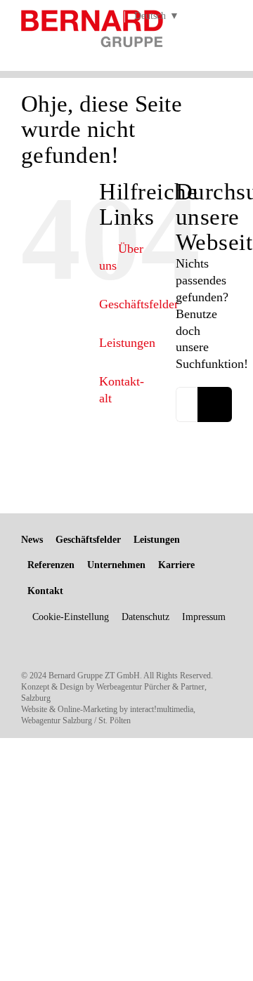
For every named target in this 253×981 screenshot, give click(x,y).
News (32, 539)
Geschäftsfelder (139, 304)
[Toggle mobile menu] (226, 34)
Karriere (176, 565)
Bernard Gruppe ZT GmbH (94, 675)
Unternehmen (116, 565)
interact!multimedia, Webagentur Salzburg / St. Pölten (108, 714)
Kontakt (45, 591)
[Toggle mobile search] (201, 34)
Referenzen (50, 565)
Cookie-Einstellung (70, 617)
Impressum (204, 617)
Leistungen (127, 343)
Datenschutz (145, 617)
